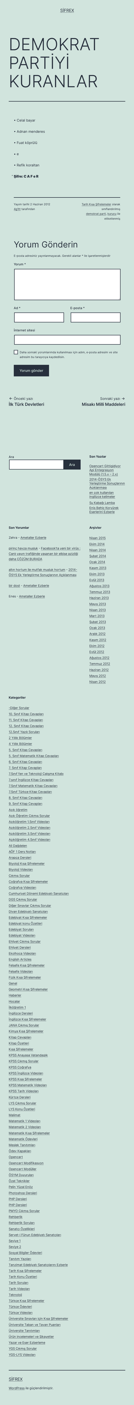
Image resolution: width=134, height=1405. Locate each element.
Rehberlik (16, 1217)
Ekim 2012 (97, 646)
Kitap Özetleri (19, 1043)
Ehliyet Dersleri (20, 947)
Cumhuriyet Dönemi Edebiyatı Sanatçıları (39, 893)
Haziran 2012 (99, 670)
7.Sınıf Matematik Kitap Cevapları (33, 786)
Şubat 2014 (97, 556)
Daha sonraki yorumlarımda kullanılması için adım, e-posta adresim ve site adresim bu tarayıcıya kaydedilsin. (69, 354)
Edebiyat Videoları (22, 935)
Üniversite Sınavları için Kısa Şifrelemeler (38, 1318)
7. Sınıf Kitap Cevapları (25, 768)
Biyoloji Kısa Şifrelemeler (27, 863)
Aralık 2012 (97, 634)
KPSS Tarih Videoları (24, 1091)
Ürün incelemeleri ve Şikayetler (31, 1336)
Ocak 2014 (97, 562)
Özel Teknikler (19, 1181)
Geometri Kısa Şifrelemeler (28, 989)
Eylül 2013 (96, 580)
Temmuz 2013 (99, 592)
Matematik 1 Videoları (24, 1121)
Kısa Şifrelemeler (21, 1049)
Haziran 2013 (99, 598)
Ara (11, 457)
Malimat (14, 1115)
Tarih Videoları (19, 1289)
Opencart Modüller (22, 1169)
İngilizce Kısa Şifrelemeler (27, 1019)
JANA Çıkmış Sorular (24, 1025)
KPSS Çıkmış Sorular (24, 1061)
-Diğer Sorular (19, 708)
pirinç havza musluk (23, 548)
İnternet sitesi (24, 330)
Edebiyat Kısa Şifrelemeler (28, 917)
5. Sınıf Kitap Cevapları (25, 750)
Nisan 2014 (97, 550)
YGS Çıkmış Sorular (23, 1348)
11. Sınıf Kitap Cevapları (26, 720)
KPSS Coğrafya (20, 1067)
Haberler (15, 995)
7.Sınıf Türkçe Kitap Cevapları (30, 792)
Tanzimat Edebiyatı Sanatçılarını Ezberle (38, 1265)
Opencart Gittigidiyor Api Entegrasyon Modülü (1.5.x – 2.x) (105, 470)
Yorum (20, 264)
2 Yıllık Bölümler (20, 738)
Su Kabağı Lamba (102, 503)
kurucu (111, 213)
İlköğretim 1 (17, 1007)
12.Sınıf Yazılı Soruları (24, 732)
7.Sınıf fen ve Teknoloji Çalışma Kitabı (36, 774)
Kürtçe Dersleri (20, 1097)
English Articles (20, 959)
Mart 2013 (97, 616)
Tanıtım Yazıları (20, 1259)
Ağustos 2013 (99, 586)
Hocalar (14, 1001)
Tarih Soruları (18, 1283)
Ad (17, 308)
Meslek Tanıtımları (22, 1145)
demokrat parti (96, 213)
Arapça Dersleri (20, 857)
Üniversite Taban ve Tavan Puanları (35, 1325)
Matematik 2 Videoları (25, 1127)
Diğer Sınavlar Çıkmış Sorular (30, 905)
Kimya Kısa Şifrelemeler (26, 1031)
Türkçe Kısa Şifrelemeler (26, 1301)
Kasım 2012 (97, 640)
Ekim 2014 (97, 544)
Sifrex (67, 10)
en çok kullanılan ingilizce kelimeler (102, 494)
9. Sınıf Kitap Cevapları (25, 803)
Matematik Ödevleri (23, 1139)
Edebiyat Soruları (21, 929)
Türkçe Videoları (20, 1312)
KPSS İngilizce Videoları (26, 1073)
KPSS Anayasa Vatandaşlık (28, 1055)
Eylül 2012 (96, 652)
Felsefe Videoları (21, 971)
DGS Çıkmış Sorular (23, 899)
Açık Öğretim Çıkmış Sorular (29, 816)
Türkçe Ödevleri (20, 1306)
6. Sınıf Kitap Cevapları (25, 762)
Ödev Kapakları (20, 1151)
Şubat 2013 (97, 622)
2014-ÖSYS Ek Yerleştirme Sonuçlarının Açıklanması (107, 483)
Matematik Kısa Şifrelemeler (29, 1133)
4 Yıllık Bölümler (20, 744)
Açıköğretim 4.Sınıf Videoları (29, 839)
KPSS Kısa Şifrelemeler (25, 1079)
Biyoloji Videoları (21, 869)
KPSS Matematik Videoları (28, 1085)
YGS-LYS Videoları (22, 1354)
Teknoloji (15, 1295)
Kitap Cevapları (20, 1037)
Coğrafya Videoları (22, 887)
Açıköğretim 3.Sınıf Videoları (29, 833)
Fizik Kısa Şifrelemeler (25, 977)
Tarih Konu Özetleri (23, 1277)
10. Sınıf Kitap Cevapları (26, 714)
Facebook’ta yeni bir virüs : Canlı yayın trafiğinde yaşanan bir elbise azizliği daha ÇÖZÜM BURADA (44, 553)
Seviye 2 (15, 1247)
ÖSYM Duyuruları (21, 1175)
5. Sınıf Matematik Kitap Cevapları (34, 756)
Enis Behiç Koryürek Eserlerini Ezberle (104, 510)
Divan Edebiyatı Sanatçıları (28, 911)
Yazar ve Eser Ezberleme (27, 1342)
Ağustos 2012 (99, 658)
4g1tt (17, 209)
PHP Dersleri (18, 1199)
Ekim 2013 (97, 574)
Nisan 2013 (97, 610)
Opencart (16, 1157)
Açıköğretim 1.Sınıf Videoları (29, 822)
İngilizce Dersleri (21, 1013)
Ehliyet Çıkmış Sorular (25, 941)
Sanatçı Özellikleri (22, 1229)
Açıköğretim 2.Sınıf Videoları (29, 827)
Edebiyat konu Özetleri (25, 923)
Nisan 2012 (97, 682)
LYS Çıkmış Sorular (22, 1103)
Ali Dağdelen (18, 846)
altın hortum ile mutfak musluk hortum (37, 569)
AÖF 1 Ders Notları (22, 851)
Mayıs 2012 (97, 676)
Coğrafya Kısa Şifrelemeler (28, 881)
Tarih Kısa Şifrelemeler (96, 204)
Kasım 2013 (97, 568)
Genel (13, 983)
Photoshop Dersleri (23, 1193)
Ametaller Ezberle (33, 537)
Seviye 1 (15, 1241)
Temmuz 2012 (99, 664)
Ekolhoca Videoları (22, 953)
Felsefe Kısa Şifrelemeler (27, 965)
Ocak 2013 (97, 628)
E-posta (77, 308)
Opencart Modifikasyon (26, 1163)
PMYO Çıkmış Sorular (24, 1211)
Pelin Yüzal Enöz (21, 1187)
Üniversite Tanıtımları (24, 1330)
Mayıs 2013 (97, 604)
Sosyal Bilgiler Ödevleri (25, 1253)
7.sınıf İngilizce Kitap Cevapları (31, 780)
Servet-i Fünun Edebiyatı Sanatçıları (35, 1235)
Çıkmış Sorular (19, 875)
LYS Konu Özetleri (22, 1109)
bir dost (14, 585)
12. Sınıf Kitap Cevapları (26, 726)
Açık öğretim (18, 810)
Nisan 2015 (97, 538)
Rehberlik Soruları (22, 1223)
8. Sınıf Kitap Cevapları (25, 798)
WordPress (17, 1388)
